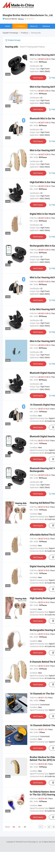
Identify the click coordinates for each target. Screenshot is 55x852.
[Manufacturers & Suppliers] (19, 5)
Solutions (46, 26)
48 (25, 827)
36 (19, 827)
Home (7, 26)
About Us (33, 26)
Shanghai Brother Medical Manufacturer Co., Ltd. (28, 15)
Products (21, 26)
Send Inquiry (38, 77)
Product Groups (13, 40)
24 (14, 827)
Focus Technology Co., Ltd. (32, 842)
